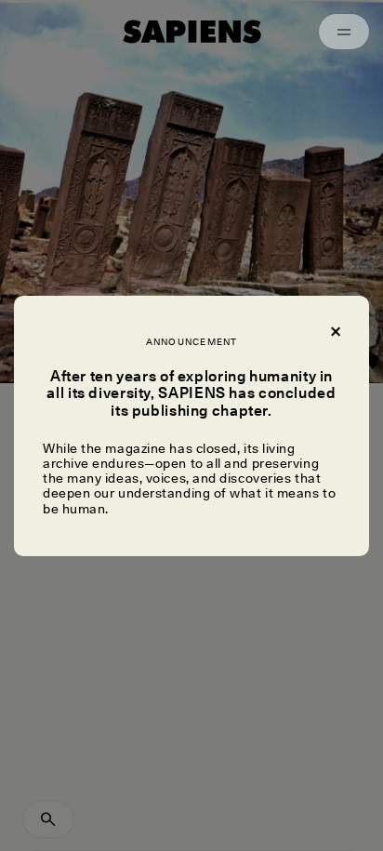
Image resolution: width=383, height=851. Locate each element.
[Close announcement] (334, 329)
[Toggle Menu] (344, 31)
